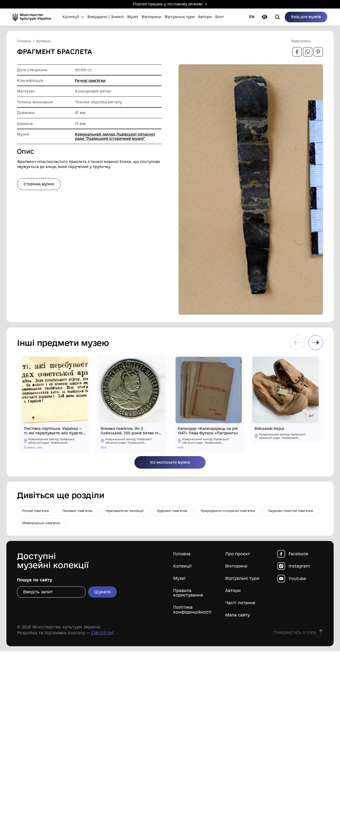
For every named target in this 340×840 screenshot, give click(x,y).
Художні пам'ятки (172, 511)
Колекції (182, 566)
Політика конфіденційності (192, 609)
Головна (181, 554)
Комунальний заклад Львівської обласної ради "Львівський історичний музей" (115, 136)
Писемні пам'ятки (77, 511)
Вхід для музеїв (306, 17)
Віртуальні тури (242, 578)
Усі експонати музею (170, 462)
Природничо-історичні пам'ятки (228, 511)
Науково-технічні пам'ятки (290, 511)
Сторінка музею (39, 184)
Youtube (297, 578)
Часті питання (240, 602)
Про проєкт (237, 554)
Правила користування (188, 592)
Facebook (298, 554)
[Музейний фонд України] (33, 17)
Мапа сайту (237, 615)
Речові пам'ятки (90, 80)
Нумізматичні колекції (125, 511)
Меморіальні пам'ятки (41, 523)
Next (315, 342)
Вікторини (236, 566)
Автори (233, 590)
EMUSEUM (102, 633)
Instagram (299, 566)
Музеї (179, 578)
